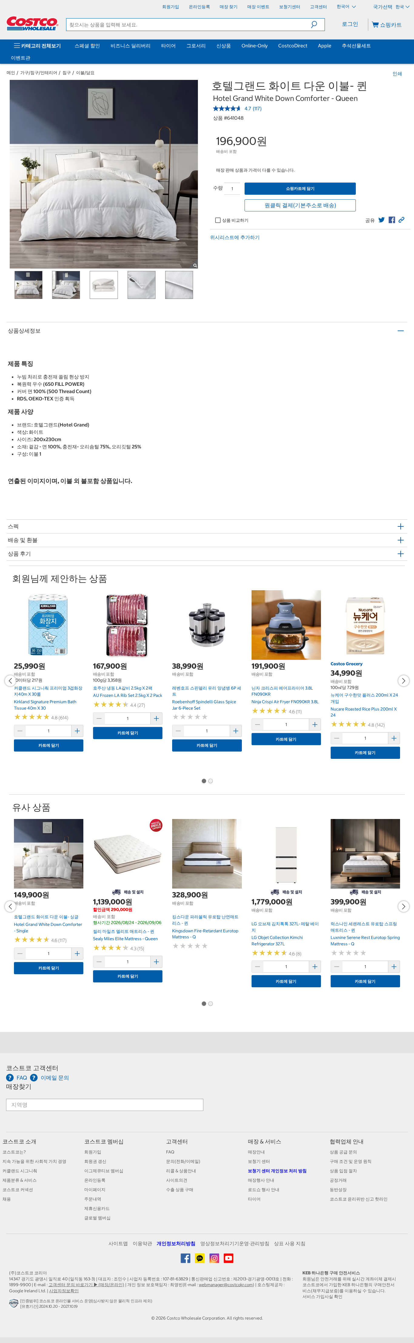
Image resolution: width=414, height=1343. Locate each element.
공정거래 (338, 1180)
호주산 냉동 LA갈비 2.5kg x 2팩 (122, 688)
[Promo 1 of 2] (203, 781)
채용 (6, 1199)
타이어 (168, 46)
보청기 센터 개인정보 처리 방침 (277, 1170)
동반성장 (338, 1189)
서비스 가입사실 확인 (322, 1296)
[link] (381, 220)
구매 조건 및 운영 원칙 (351, 1161)
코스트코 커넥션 (17, 1189)
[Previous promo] (10, 681)
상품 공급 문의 (343, 1152)
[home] (32, 23)
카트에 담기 (48, 745)
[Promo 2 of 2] (210, 781)
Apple (324, 46)
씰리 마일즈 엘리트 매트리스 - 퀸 (123, 931)
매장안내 (256, 1152)
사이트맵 (118, 1243)
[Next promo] (403, 681)
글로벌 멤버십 (97, 1218)
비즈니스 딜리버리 (131, 46)
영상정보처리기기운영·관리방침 (234, 1243)
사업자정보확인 (64, 1290)
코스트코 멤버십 (104, 1141)
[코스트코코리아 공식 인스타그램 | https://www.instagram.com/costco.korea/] (214, 1260)
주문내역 (92, 1199)
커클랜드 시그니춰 (19, 1170)
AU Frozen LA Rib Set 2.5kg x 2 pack (127, 695)
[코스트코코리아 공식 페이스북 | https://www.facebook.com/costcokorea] (186, 1260)
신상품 (223, 46)
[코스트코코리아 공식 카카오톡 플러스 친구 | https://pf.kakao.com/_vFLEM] (200, 1260)
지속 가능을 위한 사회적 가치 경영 (34, 1161)
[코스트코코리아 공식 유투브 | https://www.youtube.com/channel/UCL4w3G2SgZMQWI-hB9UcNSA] (228, 1260)
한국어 (343, 6)
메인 (11, 72)
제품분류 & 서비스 (19, 1180)
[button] (318, 25)
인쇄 (397, 73)
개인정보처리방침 (176, 1243)
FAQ (170, 1152)
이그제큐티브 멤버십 (103, 1170)
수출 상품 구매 (179, 1189)
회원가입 (92, 1152)
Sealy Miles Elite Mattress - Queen (125, 938)
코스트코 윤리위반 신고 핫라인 (359, 1199)
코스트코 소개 (19, 1141)
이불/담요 (85, 72)
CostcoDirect (292, 46)
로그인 (350, 23)
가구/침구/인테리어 (38, 72)
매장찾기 (19, 1086)
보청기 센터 (259, 1161)
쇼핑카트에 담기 (300, 188)
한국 (400, 6)
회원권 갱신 (95, 1161)
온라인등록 (94, 1180)
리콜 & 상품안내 (181, 1170)
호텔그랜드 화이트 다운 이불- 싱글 (46, 917)
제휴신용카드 (97, 1208)
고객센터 (177, 1141)
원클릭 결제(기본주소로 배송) (300, 205)
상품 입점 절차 (343, 1170)
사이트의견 (176, 1180)
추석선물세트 (356, 46)
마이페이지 (94, 1189)
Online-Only (255, 46)
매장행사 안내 (261, 1180)
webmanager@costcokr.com (226, 1284)
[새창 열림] (14, 1304)
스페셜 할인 (87, 46)
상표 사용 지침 (289, 1243)
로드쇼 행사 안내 (263, 1189)
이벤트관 (20, 58)
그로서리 (196, 46)
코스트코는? (14, 1152)
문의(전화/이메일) (183, 1161)
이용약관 (142, 1243)
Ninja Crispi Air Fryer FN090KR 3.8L (285, 701)
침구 (66, 72)
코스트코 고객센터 (32, 1068)
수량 (218, 188)
